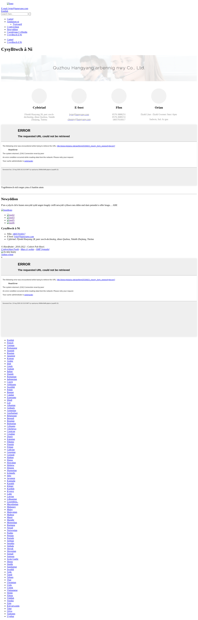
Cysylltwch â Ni (14, 34)
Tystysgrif (17, 24)
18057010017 (19, 234)
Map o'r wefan (27, 249)
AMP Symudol (42, 249)
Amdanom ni (13, 21)
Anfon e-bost (7, 254)
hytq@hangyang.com (24, 236)
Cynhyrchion (13, 27)
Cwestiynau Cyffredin (17, 32)
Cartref (10, 19)
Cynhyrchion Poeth (10, 249)
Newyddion (12, 29)
